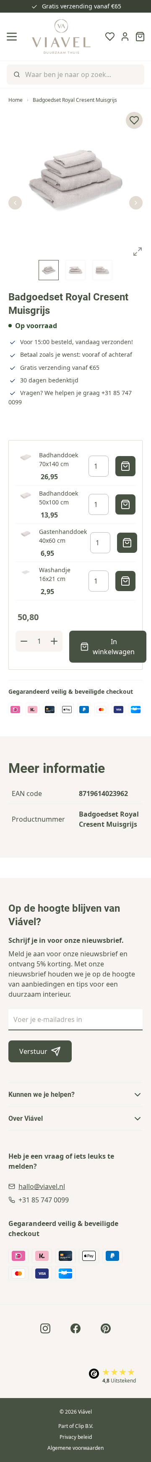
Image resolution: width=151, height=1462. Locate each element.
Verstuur (33, 1051)
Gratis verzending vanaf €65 (81, 6)
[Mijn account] (125, 36)
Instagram (45, 1328)
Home (15, 99)
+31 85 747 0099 (43, 1200)
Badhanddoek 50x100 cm (58, 497)
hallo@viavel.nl (41, 1186)
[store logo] (61, 36)
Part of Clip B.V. (75, 1426)
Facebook (75, 1328)
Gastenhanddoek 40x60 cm (63, 536)
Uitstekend (119, 1380)
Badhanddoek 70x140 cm (58, 459)
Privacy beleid (76, 1437)
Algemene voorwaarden (75, 1447)
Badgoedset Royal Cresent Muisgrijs (75, 99)
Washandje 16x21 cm (54, 574)
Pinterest (106, 1328)
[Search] (16, 74)
